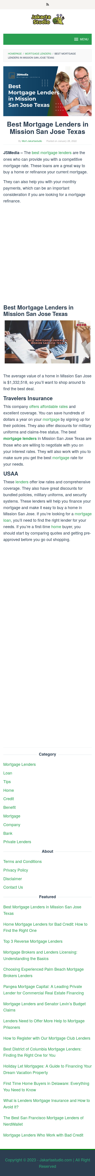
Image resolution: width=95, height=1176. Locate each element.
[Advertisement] (47, 254)
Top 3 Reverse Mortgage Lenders (33, 941)
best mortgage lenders (52, 152)
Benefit (9, 807)
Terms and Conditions (22, 861)
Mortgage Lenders (19, 764)
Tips (7, 781)
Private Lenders (17, 841)
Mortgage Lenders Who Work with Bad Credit (43, 1135)
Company (11, 824)
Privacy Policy (15, 870)
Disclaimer (12, 878)
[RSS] (47, 4)
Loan (7, 773)
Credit (8, 798)
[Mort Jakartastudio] (47, 19)
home (56, 526)
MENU (84, 39)
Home (8, 790)
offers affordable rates (48, 406)
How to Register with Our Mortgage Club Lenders (46, 1038)
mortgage (51, 419)
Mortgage (11, 816)
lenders (21, 481)
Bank (7, 833)
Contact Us (13, 887)
